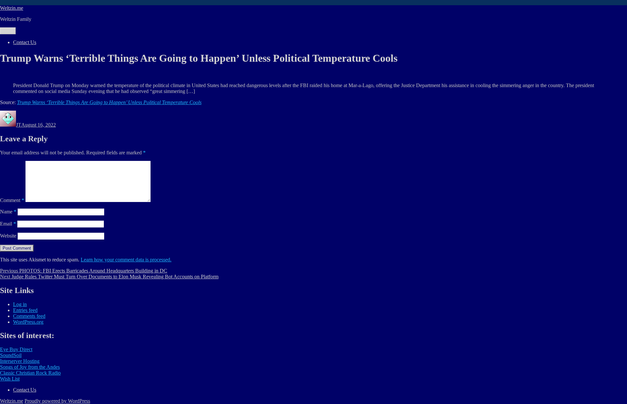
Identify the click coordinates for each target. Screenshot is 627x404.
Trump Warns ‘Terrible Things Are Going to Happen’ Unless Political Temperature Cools (109, 102)
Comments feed (29, 316)
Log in (20, 304)
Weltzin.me (11, 8)
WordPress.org (28, 322)
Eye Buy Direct (16, 349)
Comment (12, 200)
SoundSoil (11, 355)
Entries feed (25, 310)
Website (8, 236)
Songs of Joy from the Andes (30, 367)
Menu (8, 30)
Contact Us (24, 42)
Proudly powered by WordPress (57, 401)
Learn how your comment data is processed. (126, 259)
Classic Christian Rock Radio (30, 373)
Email (8, 223)
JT (18, 125)
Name (8, 211)
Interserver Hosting (20, 361)
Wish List (10, 378)
